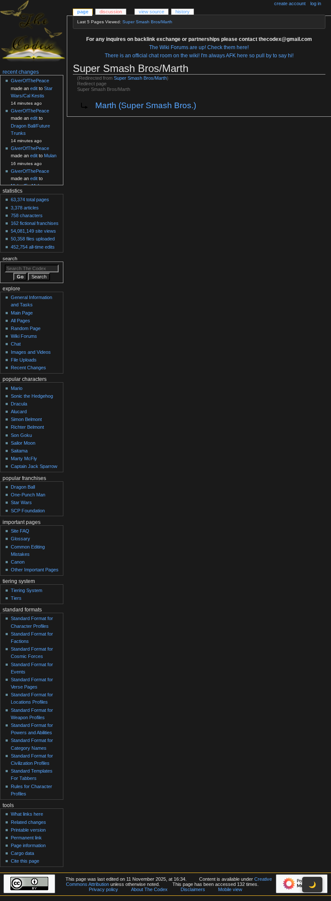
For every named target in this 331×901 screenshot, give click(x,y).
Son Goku (21, 435)
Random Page (26, 328)
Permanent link (26, 837)
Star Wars (21, 502)
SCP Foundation (28, 510)
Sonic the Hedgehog (32, 396)
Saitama (19, 450)
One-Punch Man (28, 494)
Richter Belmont (27, 427)
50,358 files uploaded (33, 238)
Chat (16, 343)
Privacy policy (103, 889)
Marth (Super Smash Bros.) (145, 105)
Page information (28, 845)
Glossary (20, 538)
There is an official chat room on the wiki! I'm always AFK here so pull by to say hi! (199, 56)
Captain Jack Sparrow (34, 466)
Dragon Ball (23, 486)
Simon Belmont (26, 419)
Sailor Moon (23, 443)
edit (33, 88)
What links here (27, 814)
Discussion (111, 11)
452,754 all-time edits (33, 246)
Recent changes (21, 72)
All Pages (20, 320)
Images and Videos (31, 352)
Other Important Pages (35, 569)
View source (151, 11)
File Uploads (24, 359)
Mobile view (230, 889)
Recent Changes (28, 367)
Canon (18, 561)
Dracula (19, 403)
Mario (16, 388)
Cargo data (22, 853)
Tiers (16, 598)
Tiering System (26, 590)
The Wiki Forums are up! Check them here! (199, 47)
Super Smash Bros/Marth (147, 21)
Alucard (19, 411)
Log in (315, 3)
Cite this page (25, 861)
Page (82, 11)
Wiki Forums (24, 336)
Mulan (50, 155)
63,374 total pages (30, 199)
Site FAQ (20, 530)
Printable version (28, 829)
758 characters (27, 215)
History (182, 11)
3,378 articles (25, 207)
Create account (290, 3)
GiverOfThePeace (30, 80)
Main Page (22, 312)
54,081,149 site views (33, 231)
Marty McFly (24, 458)
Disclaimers (193, 889)
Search (10, 258)
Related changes (28, 822)
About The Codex (149, 889)
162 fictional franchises (35, 223)
